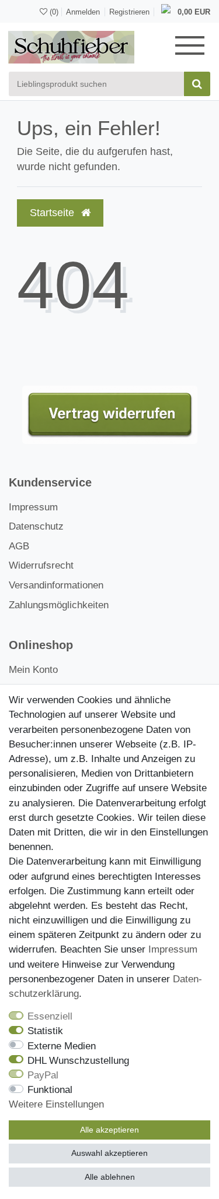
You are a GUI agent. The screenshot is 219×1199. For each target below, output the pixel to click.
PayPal (42, 1075)
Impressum (33, 507)
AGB (19, 546)
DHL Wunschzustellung (78, 1060)
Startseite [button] (53, 212)
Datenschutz (36, 526)
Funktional (49, 1089)
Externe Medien (61, 1046)
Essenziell (49, 1016)
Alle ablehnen (110, 1177)
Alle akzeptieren (109, 1129)
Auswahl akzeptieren (109, 1153)
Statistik (45, 1030)
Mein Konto (33, 669)
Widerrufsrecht (41, 565)
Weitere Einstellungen (56, 1104)
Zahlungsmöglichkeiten (59, 605)
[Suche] (197, 84)
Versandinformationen (56, 585)
